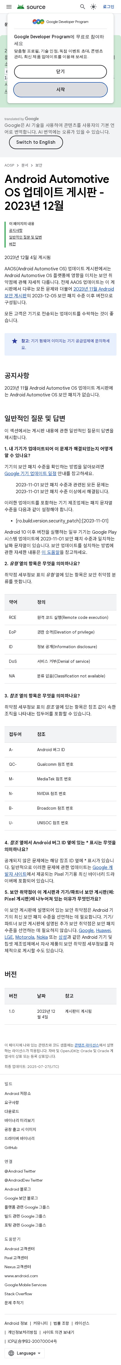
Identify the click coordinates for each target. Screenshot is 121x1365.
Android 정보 (16, 1323)
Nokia (42, 937)
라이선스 (82, 1323)
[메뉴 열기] (9, 7)
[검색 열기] (82, 6)
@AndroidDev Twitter (24, 1180)
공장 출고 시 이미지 (20, 1129)
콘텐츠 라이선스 (87, 1045)
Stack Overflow (18, 1293)
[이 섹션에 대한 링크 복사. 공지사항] (35, 376)
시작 (60, 90)
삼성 (63, 937)
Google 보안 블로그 (21, 1198)
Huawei (103, 930)
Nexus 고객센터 (18, 1266)
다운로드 (12, 1111)
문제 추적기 (14, 1302)
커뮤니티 (40, 1323)
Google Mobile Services (25, 1284)
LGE (9, 937)
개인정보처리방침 (22, 1332)
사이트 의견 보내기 (58, 1332)
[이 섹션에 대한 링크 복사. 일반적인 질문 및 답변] (71, 419)
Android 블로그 (18, 1189)
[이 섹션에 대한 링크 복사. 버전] (22, 975)
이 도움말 (51, 552)
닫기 (60, 72)
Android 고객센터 (20, 1248)
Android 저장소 (18, 1093)
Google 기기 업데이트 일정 (31, 474)
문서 (24, 165)
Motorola (24, 937)
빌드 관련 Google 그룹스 (25, 1216)
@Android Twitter (20, 1171)
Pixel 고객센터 (16, 1257)
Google (86, 930)
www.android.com (21, 1275)
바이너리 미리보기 (20, 1120)
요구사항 (12, 1102)
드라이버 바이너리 (20, 1138)
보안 (38, 165)
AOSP (9, 165)
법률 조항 (61, 1323)
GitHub (11, 1147)
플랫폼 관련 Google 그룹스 (27, 1207)
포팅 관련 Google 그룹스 (25, 1225)
